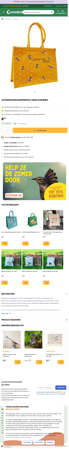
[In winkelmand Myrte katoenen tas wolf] (4, 283)
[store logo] (15, 12)
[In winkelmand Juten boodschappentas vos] (25, 243)
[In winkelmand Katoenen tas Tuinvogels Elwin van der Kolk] (46, 243)
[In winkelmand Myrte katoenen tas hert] (25, 283)
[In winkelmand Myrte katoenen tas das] (46, 283)
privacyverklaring (25, 437)
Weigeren (50, 442)
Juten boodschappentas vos (30, 232)
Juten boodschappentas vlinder (11, 232)
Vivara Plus (50, 1)
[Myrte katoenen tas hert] (32, 259)
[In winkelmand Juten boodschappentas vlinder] (4, 243)
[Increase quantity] (10, 130)
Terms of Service (56, 394)
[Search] (52, 12)
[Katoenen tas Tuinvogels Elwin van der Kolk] (53, 220)
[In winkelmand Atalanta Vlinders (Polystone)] (39, 362)
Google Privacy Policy (43, 394)
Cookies (45, 435)
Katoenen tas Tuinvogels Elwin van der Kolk (52, 233)
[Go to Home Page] (2, 19)
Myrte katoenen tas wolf (9, 271)
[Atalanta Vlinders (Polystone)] (33, 339)
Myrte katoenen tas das (50, 271)
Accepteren (27, 442)
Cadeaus (8, 19)
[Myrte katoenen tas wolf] (11, 259)
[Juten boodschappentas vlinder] (11, 220)
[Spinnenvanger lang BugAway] (12, 339)
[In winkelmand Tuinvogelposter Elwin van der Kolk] (61, 362)
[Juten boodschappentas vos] (32, 220)
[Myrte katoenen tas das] (53, 259)
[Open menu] (3, 12)
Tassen (16, 19)
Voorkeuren (39, 442)
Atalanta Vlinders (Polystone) (30, 355)
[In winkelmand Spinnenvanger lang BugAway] (17, 362)
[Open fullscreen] (34, 55)
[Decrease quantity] (2, 130)
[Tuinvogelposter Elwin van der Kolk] (55, 339)
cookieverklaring (11, 437)
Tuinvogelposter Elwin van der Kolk (54, 355)
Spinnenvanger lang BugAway (9, 355)
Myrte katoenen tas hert (29, 271)
